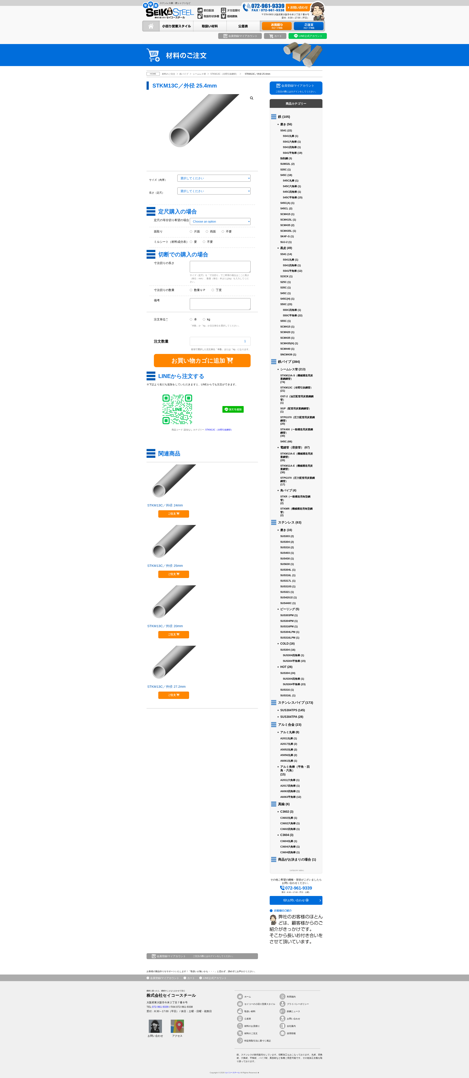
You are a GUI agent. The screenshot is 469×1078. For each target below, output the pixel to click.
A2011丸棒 (286, 738)
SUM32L (285, 163)
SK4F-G (285, 236)
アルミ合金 (286, 724)
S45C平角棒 (290, 197)
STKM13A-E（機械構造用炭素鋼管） (296, 455)
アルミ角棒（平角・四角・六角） (295, 768)
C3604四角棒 (288, 852)
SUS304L (285, 569)
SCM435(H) (287, 343)
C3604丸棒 (286, 841)
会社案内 (291, 1026)
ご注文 (172, 513)
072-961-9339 (160, 1006)
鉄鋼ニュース (293, 1011)
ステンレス (286, 522)
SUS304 (285, 541)
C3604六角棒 (288, 846)
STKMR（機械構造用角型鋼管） (296, 510)
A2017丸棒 (286, 743)
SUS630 (285, 564)
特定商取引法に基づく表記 (257, 1040)
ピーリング (287, 609)
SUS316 (285, 547)
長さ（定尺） (157, 192)
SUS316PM (287, 626)
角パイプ (286, 490)
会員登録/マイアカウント (164, 978)
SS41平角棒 (290, 152)
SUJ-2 (284, 242)
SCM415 (285, 214)
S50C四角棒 (290, 309)
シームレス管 (289, 369)
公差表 (247, 1018)
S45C (283, 175)
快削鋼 (284, 158)
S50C (283, 304)
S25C (283, 282)
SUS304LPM (287, 631)
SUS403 (285, 552)
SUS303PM (287, 615)
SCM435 (285, 225)
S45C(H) (285, 298)
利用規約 (291, 996)
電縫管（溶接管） (292, 447)
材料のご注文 (251, 1033)
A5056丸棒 (286, 755)
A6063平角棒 (288, 796)
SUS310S (285, 586)
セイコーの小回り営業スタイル (259, 1004)
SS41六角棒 (290, 141)
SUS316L (285, 575)
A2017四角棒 (288, 785)
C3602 (284, 811)
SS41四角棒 (290, 147)
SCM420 (285, 332)
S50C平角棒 (290, 315)
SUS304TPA (288, 716)
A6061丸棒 (286, 760)
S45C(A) (285, 202)
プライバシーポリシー (298, 1004)
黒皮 (283, 248)
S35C (283, 169)
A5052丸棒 (286, 749)
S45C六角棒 (290, 186)
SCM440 (285, 348)
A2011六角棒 (288, 780)
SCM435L (286, 230)
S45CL (284, 208)
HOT (283, 666)
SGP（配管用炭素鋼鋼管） (295, 408)
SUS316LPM (287, 637)
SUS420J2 (286, 597)
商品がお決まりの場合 (294, 859)
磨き (283, 124)
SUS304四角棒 (291, 655)
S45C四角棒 (290, 191)
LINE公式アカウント (215, 978)
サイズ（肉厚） (158, 179)
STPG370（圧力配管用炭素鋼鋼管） (297, 419)
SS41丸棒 (288, 135)
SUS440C (286, 603)
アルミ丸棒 (287, 732)
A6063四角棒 (288, 791)
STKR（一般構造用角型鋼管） (295, 498)
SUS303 (285, 536)
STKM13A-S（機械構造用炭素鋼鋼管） (296, 377)
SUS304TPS (288, 710)
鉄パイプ (284, 361)
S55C (283, 320)
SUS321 (285, 591)
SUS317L (285, 580)
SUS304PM (287, 620)
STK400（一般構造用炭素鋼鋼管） (296, 431)
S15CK (284, 276)
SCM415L (286, 219)
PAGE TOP (460, 1069)
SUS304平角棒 (291, 660)
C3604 (284, 835)
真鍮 (281, 804)
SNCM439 (286, 354)
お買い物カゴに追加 (198, 360)
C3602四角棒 (288, 829)
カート (191, 978)
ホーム (247, 996)
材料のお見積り (252, 1026)
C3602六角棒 (288, 823)
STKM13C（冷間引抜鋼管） (219, 429)
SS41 (283, 130)
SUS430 (285, 558)
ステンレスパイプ (291, 702)
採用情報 (291, 1033)
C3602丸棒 (286, 817)
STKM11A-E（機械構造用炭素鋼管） (296, 467)
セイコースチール (232, 1073)
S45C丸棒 (288, 180)
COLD (284, 643)
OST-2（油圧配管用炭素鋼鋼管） (296, 398)
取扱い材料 (249, 1011)
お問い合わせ (293, 1018)
